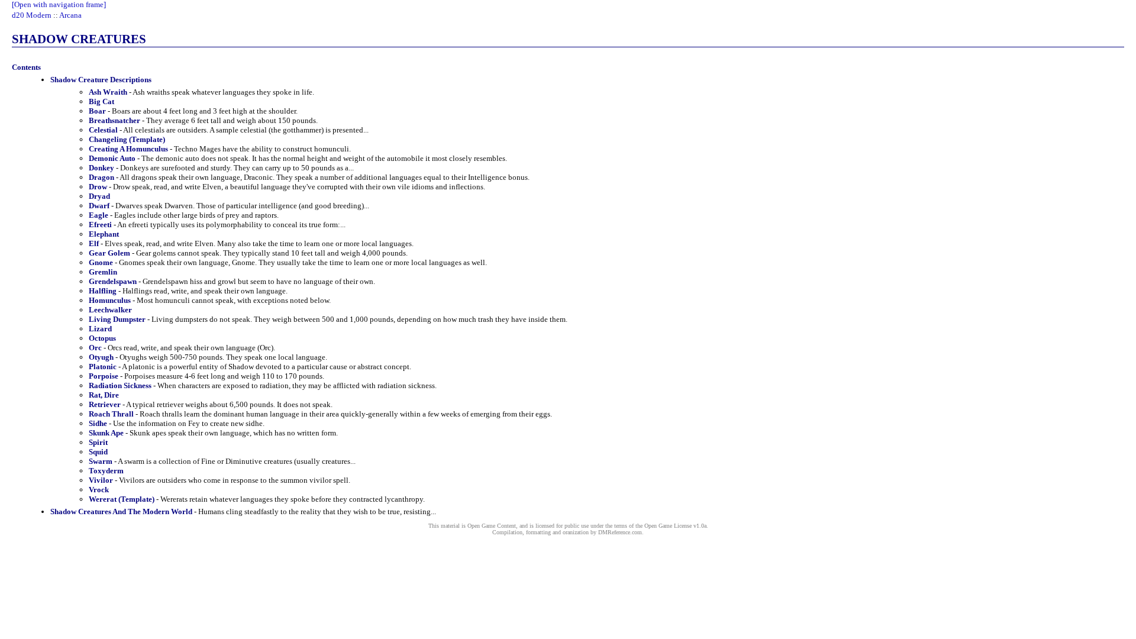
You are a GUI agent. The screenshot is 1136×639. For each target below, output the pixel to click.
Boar (97, 110)
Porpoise (103, 376)
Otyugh (101, 357)
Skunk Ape (106, 432)
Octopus (102, 338)
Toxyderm (106, 470)
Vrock (99, 489)
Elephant (104, 234)
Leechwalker (110, 309)
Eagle (98, 215)
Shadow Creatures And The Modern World (121, 511)
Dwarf (99, 205)
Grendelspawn (113, 281)
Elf (94, 243)
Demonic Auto (112, 158)
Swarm (100, 461)
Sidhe (98, 423)
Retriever (105, 404)
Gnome (101, 262)
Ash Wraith (108, 92)
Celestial (103, 129)
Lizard (100, 328)
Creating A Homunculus (128, 148)
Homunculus (110, 300)
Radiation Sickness (120, 385)
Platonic (103, 366)
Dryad (99, 196)
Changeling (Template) (127, 139)
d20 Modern (31, 15)
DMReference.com (620, 532)
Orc (95, 347)
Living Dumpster (117, 319)
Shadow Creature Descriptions (100, 79)
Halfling (103, 290)
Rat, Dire (104, 394)
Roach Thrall (111, 413)
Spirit (98, 442)
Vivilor (101, 480)
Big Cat (101, 101)
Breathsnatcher (114, 120)
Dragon (101, 177)
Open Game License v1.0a (675, 525)
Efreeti (100, 224)
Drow (98, 186)
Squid (98, 451)
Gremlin (103, 271)
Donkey (101, 167)
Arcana (70, 15)
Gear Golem (109, 252)
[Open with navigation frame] (59, 4)
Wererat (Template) (121, 499)
